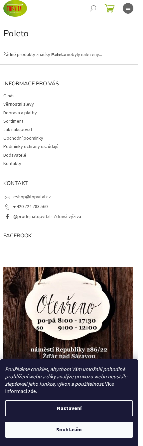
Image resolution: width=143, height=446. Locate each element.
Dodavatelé (14, 155)
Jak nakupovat (17, 129)
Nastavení (69, 408)
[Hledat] (93, 8)
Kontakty (12, 163)
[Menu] (128, 8)
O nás (9, 96)
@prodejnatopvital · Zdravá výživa (47, 216)
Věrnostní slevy (18, 104)
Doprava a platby (20, 113)
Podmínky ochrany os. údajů (31, 146)
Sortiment (13, 121)
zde (32, 391)
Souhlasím (69, 429)
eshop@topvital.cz (32, 197)
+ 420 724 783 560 (30, 206)
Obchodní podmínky (23, 138)
